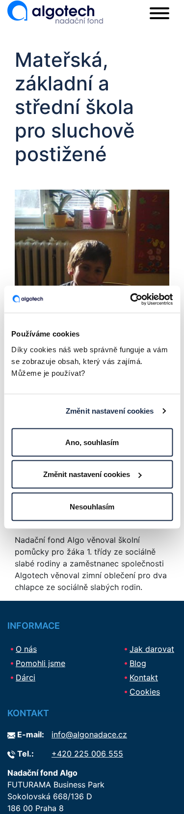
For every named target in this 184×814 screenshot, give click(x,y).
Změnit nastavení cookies (110, 411)
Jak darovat (152, 649)
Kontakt (144, 677)
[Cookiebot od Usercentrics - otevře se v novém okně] (131, 299)
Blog (138, 663)
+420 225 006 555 (87, 753)
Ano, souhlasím (92, 442)
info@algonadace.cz (89, 734)
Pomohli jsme (40, 663)
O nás (26, 649)
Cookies (145, 692)
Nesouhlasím (92, 506)
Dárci (25, 677)
